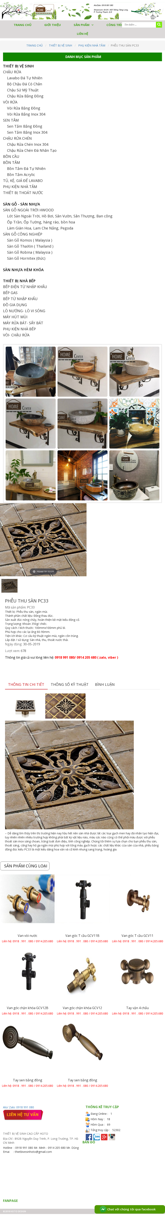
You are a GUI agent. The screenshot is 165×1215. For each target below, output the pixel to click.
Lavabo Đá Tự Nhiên (24, 77)
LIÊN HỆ (82, 34)
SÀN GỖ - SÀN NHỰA (21, 204)
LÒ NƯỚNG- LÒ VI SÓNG (24, 310)
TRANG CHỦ (22, 25)
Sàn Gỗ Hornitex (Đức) (26, 258)
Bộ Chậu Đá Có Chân (24, 84)
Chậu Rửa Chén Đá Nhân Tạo (32, 150)
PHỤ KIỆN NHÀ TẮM (91, 45)
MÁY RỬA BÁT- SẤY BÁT (23, 322)
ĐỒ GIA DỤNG (15, 304)
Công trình (116, 25)
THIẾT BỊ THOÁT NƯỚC (23, 192)
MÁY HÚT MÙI (15, 316)
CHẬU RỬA (12, 71)
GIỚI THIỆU (52, 25)
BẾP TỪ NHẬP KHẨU (20, 298)
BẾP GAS (10, 292)
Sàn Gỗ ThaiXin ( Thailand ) (30, 246)
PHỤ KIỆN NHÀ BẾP (19, 328)
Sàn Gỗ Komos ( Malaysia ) (29, 240)
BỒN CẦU (11, 156)
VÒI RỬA (10, 102)
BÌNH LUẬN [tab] (105, 684)
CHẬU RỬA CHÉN (17, 138)
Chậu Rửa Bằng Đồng (25, 96)
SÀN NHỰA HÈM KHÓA (23, 269)
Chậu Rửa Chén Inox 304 (27, 144)
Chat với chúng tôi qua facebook (131, 1209)
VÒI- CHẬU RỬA (16, 335)
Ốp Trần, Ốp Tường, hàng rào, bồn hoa (41, 222)
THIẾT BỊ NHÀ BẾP (19, 280)
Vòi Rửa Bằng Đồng (23, 108)
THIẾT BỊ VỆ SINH (60, 45)
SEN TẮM (11, 120)
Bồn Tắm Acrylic (21, 174)
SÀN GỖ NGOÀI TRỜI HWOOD (28, 210)
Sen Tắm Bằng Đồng (24, 126)
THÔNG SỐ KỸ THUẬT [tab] (70, 684)
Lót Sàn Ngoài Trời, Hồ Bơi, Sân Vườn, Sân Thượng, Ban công (59, 216)
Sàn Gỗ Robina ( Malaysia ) (29, 252)
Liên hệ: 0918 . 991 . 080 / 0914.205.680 (27, 941)
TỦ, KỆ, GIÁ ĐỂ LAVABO (23, 180)
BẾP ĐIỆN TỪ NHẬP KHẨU (25, 286)
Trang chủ (34, 45)
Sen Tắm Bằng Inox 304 (27, 132)
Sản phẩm (82, 25)
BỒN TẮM (11, 162)
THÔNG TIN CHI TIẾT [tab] (26, 684)
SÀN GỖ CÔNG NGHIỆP (22, 234)
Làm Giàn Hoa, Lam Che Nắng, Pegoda (40, 228)
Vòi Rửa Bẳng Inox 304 (26, 114)
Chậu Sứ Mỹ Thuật (23, 90)
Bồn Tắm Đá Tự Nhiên (26, 168)
